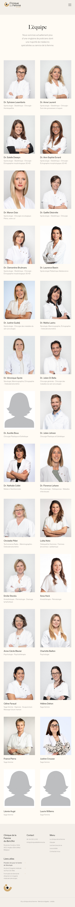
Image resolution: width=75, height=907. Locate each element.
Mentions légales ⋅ (44, 901)
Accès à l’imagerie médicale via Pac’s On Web (12, 869)
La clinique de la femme (57, 839)
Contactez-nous (55, 851)
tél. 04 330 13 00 (32, 839)
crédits (52, 901)
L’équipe (52, 842)
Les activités (54, 848)
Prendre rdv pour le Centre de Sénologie (13, 864)
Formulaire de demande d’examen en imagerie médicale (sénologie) (11, 876)
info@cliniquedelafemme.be (36, 842)
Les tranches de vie (56, 845)
